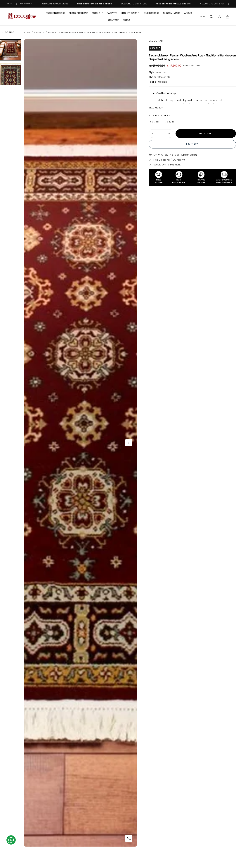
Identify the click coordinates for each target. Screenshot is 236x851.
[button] (10, 3)
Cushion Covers (55, 13)
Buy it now (192, 144)
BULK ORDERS (151, 13)
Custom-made (172, 13)
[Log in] (219, 17)
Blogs (126, 20)
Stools (96, 13)
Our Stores (25, 3)
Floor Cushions (78, 13)
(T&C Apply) (178, 159)
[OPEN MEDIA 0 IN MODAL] (129, 838)
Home (27, 32)
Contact (113, 20)
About (188, 13)
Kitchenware (129, 13)
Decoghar (156, 40)
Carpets (112, 13)
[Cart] (227, 17)
